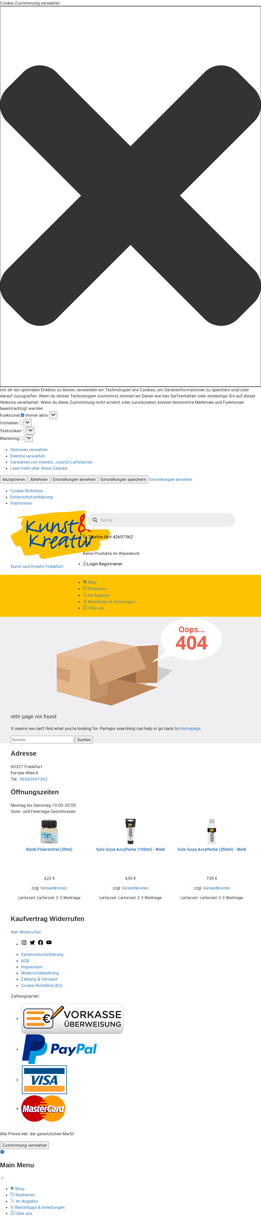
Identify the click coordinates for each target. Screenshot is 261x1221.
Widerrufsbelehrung (40, 972)
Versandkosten (53, 888)
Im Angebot (98, 595)
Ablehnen (39, 479)
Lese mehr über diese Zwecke (38, 468)
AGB (25, 960)
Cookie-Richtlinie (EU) (41, 985)
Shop (91, 582)
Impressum (21, 503)
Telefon (95, 536)
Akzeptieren (13, 479)
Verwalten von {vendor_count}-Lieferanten (51, 462)
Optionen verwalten (29, 449)
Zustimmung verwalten (24, 1145)
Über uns (96, 608)
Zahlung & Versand (39, 979)
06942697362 (34, 779)
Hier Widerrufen (26, 932)
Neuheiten (97, 588)
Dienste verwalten (27, 455)
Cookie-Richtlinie (26, 490)
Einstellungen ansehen (74, 479)
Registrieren (110, 563)
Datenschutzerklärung (31, 496)
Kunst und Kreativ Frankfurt (37, 566)
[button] (130, 196)
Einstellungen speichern (123, 479)
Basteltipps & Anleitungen (111, 601)
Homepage (190, 728)
